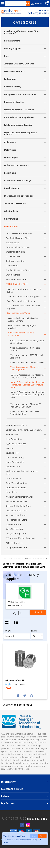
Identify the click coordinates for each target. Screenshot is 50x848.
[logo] (11, 11)
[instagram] (28, 825)
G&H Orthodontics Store (33, 559)
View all (38, 612)
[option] (25, 596)
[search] (28, 3)
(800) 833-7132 (37, 818)
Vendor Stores (16, 559)
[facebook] (22, 825)
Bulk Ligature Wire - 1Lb (14, 680)
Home (5, 559)
